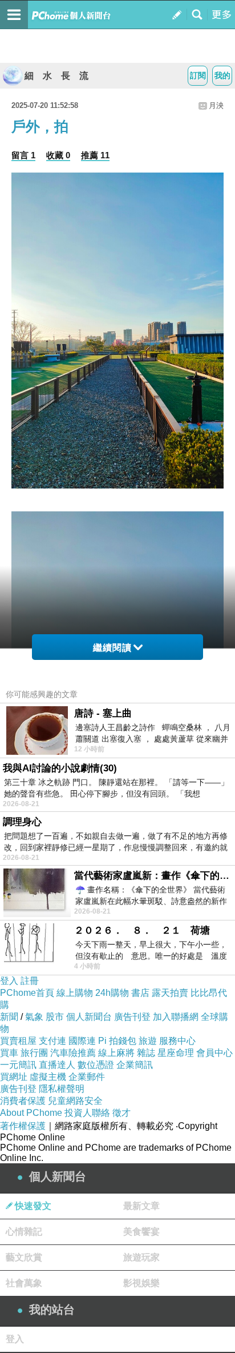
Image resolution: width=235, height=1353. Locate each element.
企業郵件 (86, 1077)
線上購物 (74, 993)
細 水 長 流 (56, 76)
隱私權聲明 (61, 1089)
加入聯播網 (175, 1017)
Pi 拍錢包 (117, 1041)
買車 (9, 1053)
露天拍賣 (170, 993)
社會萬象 (24, 1283)
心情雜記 (24, 1231)
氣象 (34, 1017)
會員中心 (214, 1053)
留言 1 (23, 155)
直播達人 (57, 1065)
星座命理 (175, 1053)
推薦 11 (95, 155)
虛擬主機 (48, 1077)
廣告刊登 (132, 1017)
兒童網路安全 (75, 1101)
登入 (9, 981)
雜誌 (146, 1053)
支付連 (52, 1041)
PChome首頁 (27, 993)
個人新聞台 (89, 1017)
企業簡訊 (134, 1065)
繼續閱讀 (112, 648)
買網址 (13, 1077)
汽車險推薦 (73, 1053)
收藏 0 (58, 155)
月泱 (216, 105)
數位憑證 (96, 1065)
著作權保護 (23, 1126)
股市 (55, 1017)
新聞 (9, 1017)
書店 (140, 993)
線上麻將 (116, 1053)
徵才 (121, 1113)
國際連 (82, 1041)
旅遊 (148, 1041)
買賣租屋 (18, 1041)
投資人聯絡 (87, 1113)
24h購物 (112, 993)
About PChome (31, 1113)
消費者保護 (23, 1101)
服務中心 (177, 1041)
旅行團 (34, 1053)
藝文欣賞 (24, 1257)
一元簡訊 (18, 1065)
